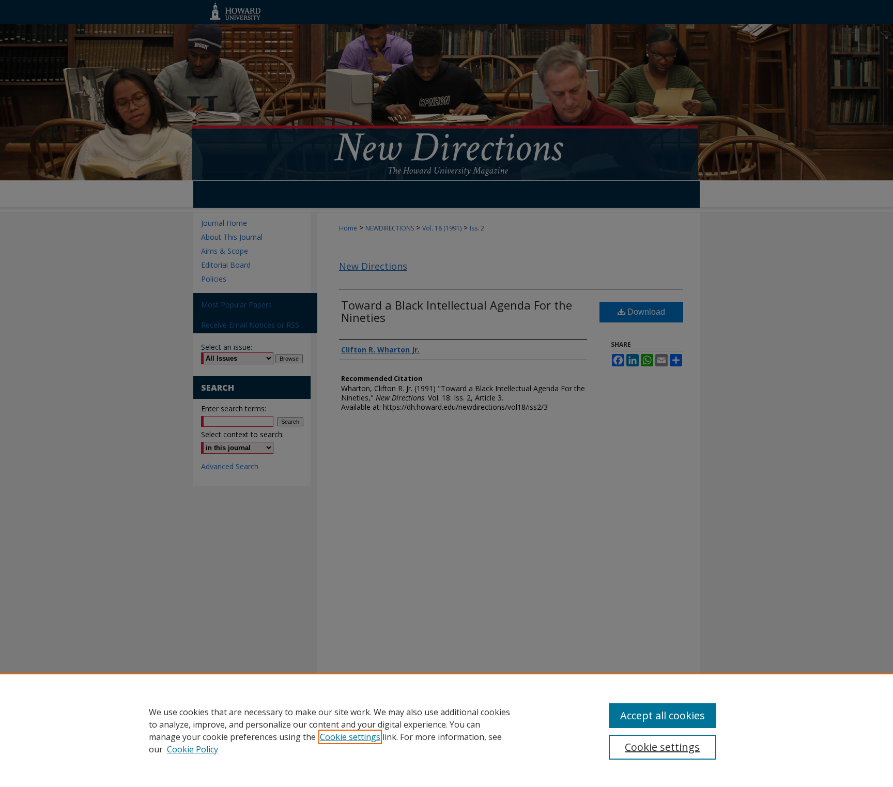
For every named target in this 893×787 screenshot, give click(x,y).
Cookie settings (350, 737)
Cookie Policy (192, 749)
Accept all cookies (662, 715)
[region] (446, 730)
